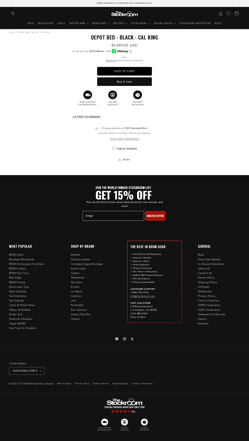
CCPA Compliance (209, 310)
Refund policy (64, 383)
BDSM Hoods (17, 282)
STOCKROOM (25, 383)
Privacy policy (82, 383)
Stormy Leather (80, 259)
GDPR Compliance (209, 305)
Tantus (75, 273)
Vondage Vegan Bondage (87, 264)
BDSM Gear (16, 254)
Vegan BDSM (17, 323)
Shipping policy (120, 383)
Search (202, 319)
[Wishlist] (229, 13)
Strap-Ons (15, 314)
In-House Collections (211, 264)
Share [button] (126, 159)
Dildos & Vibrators (20, 319)
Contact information (142, 383)
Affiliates (204, 287)
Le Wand (76, 291)
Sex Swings (16, 300)
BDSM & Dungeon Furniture (26, 264)
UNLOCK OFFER (155, 216)
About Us (204, 268)
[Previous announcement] (10, 3)
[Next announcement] (239, 3)
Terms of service (101, 383)
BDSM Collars (17, 268)
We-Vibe (76, 282)
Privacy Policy (206, 296)
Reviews (203, 323)
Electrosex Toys (19, 287)
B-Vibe (75, 287)
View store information (124, 139)
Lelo (73, 300)
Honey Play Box (81, 314)
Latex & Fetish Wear (22, 305)
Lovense (76, 296)
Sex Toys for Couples (22, 328)
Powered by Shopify (44, 383)
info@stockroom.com (142, 296)
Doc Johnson (79, 310)
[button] (13, 13)
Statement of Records (212, 314)
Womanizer (78, 277)
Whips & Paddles (20, 310)
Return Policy (206, 277)
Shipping (111, 60)
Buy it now (124, 82)
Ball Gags (15, 277)
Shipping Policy (207, 282)
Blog (201, 254)
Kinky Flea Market (209, 259)
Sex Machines (17, 296)
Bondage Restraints (21, 259)
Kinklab (75, 254)
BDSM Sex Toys (19, 273)
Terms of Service (208, 300)
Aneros (75, 319)
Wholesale (205, 291)
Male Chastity (17, 291)
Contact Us (205, 273)
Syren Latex (78, 268)
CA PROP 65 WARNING (86, 117)
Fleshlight (77, 305)
